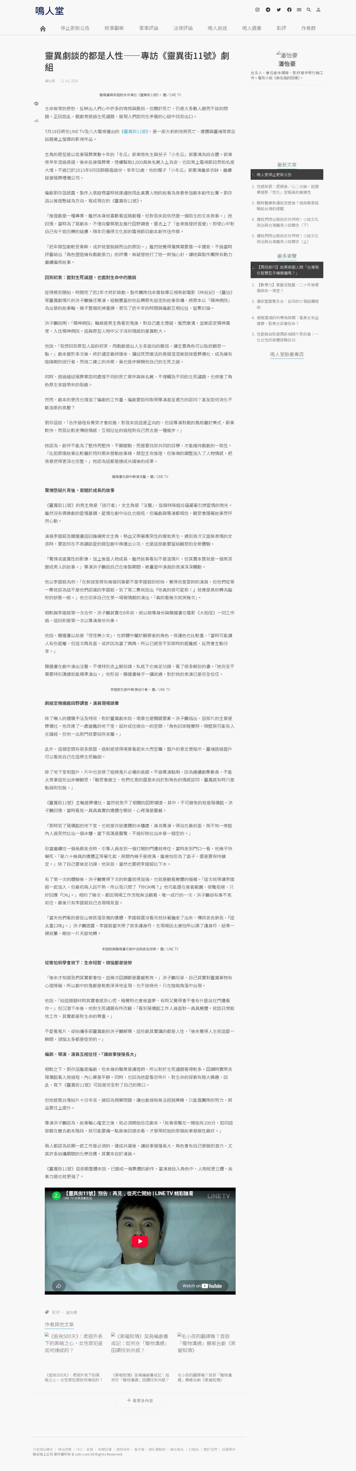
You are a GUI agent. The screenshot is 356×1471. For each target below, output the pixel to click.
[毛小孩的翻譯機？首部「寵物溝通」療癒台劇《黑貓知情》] (207, 1352)
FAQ (79, 1449)
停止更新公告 (75, 27)
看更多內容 (143, 1400)
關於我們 (210, 1449)
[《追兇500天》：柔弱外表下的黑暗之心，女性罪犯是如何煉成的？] (74, 1352)
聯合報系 (177, 1449)
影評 (281, 27)
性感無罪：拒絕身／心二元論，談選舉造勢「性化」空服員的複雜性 (288, 189)
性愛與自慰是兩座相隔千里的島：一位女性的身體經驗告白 (288, 337)
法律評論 (183, 27)
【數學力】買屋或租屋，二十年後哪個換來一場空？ (288, 287)
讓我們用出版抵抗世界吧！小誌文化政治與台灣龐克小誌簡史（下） (288, 222)
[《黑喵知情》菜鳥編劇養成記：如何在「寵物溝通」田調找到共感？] (140, 1352)
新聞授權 (105, 1449)
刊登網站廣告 (43, 1449)
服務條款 (123, 1449)
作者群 (308, 27)
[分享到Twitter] (36, 88)
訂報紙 (194, 1449)
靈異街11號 (135, 131)
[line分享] (36, 103)
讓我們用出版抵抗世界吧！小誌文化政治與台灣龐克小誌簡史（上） (288, 238)
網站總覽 (64, 1449)
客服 (89, 1449)
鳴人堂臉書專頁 (287, 354)
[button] (36, 120)
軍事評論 (148, 27)
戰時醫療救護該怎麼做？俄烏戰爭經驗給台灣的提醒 (288, 205)
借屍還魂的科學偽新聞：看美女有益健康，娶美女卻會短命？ (288, 320)
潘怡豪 (50, 80)
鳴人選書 (252, 27)
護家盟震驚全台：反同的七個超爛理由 (288, 304)
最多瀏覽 (287, 255)
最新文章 (287, 164)
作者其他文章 (59, 1324)
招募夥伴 (229, 1449)
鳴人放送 (217, 27)
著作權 (139, 1449)
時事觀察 (114, 27)
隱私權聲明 (156, 1449)
